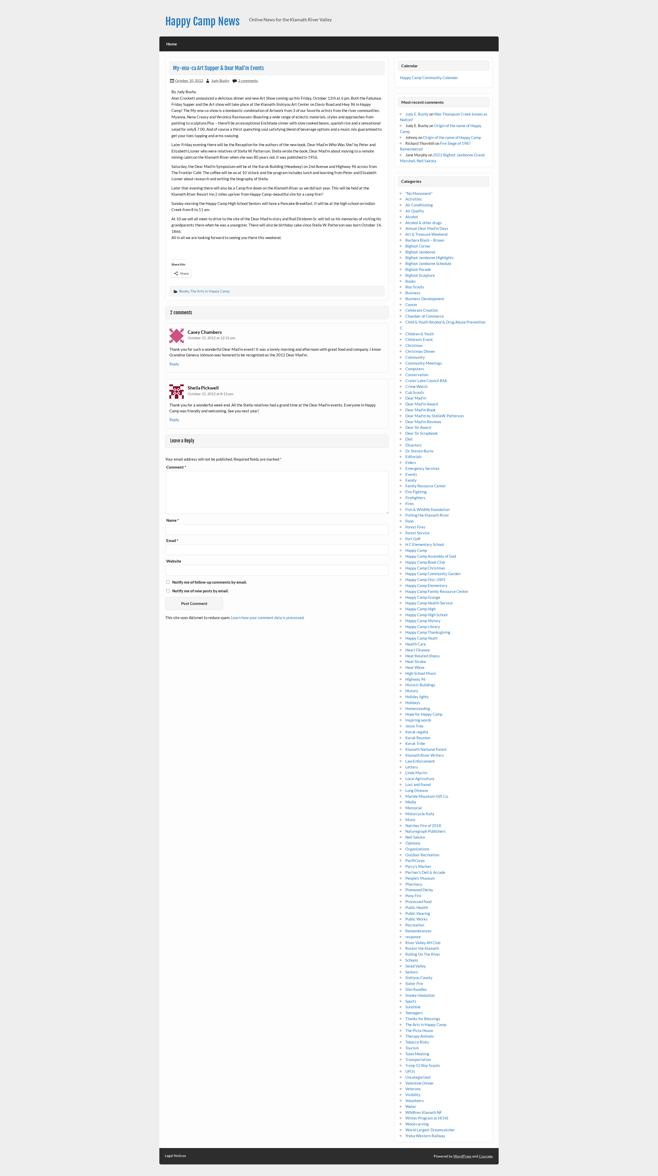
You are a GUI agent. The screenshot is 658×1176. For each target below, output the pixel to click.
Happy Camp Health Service (429, 603)
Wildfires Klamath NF (423, 1112)
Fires (409, 503)
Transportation (418, 1059)
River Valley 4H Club (422, 942)
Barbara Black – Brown (424, 240)
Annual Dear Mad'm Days (426, 228)
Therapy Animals (419, 1036)
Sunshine (413, 1006)
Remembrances (418, 930)
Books (184, 291)
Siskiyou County (419, 977)
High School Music (420, 673)
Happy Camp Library (422, 626)
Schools (411, 960)
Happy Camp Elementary (426, 585)
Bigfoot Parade (418, 269)
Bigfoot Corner (418, 246)
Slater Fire (414, 983)
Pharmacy (413, 884)
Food (409, 521)
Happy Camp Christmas (425, 568)
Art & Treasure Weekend (426, 234)
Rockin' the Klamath (422, 948)
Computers (414, 368)
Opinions (413, 843)
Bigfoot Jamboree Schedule (428, 263)
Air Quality (414, 210)
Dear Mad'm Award (421, 404)
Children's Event (419, 339)
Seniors (411, 972)
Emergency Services (422, 468)
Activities (413, 199)
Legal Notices (175, 1156)
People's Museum (420, 878)
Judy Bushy (220, 80)
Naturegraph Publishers (425, 831)
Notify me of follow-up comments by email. (209, 582)
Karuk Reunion (417, 737)
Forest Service (417, 532)
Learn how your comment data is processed (267, 617)
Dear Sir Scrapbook (421, 433)
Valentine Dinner (419, 1083)
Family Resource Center (425, 485)
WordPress (462, 1156)
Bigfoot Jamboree (420, 252)
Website (173, 561)
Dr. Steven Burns (419, 451)
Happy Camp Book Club (425, 562)
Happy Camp (416, 550)
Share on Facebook (177, 251)
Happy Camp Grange (422, 597)
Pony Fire (413, 895)
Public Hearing (417, 913)
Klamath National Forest (426, 749)
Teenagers (414, 1012)
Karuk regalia (416, 731)
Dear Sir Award (418, 427)
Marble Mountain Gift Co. (427, 796)
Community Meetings (423, 363)
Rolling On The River (422, 954)
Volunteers (414, 1100)
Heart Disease (417, 650)
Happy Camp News (202, 21)
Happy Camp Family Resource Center (436, 591)
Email (172, 541)
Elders (410, 462)
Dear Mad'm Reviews (423, 421)
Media (410, 802)
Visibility (413, 1094)
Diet (409, 439)
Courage (485, 1156)
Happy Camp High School (426, 614)
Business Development (424, 298)
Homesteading (417, 708)
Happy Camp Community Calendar (429, 77)
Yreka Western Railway (425, 1135)
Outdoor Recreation (422, 854)
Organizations (417, 849)
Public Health (416, 907)
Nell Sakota (415, 837)
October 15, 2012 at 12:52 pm (211, 338)
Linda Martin (416, 772)
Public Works (416, 919)
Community (415, 357)
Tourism (412, 1048)
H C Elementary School (424, 544)
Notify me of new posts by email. (200, 591)
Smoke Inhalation (420, 995)
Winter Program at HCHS (426, 1118)
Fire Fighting (416, 491)
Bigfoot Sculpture (420, 275)
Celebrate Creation (421, 310)
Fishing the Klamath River (427, 515)
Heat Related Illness (422, 655)
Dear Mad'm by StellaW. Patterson (434, 415)
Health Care (415, 644)
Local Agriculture (419, 778)
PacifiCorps (415, 860)
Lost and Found (418, 784)
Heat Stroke (415, 661)
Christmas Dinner (420, 351)
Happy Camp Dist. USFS (425, 579)
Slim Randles (416, 989)
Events (411, 474)
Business (413, 292)
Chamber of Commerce (424, 316)
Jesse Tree (414, 726)
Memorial (413, 807)
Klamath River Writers (424, 755)
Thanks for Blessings (422, 1018)
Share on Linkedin (204, 251)
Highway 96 (415, 679)
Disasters (413, 445)
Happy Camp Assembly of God (430, 556)
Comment (176, 467)
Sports (410, 1001)
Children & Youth (419, 333)
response (413, 936)
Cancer (411, 304)
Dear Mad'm (415, 398)
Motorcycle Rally (419, 813)
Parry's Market (418, 866)
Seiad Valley (415, 966)
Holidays (412, 702)
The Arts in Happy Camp (210, 291)
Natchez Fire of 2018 (423, 825)
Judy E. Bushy (416, 114)
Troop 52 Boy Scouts (422, 1065)
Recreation (414, 925)
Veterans (413, 1088)
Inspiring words (418, 720)
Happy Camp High (420, 608)
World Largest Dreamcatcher (430, 1129)
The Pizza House (419, 1030)
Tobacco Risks (417, 1042)
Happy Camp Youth (421, 638)
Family (411, 480)
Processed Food (418, 901)
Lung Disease (416, 790)
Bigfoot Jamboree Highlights (429, 257)
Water (410, 1106)
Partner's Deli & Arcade (425, 872)
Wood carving (417, 1124)
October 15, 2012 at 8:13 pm (210, 394)
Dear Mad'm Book (420, 409)
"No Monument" (419, 193)
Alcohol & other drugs (423, 222)
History (411, 690)
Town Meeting (417, 1053)
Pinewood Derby (419, 889)
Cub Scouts (414, 392)
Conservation (416, 374)
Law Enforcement (420, 761)
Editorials (413, 456)
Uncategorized (417, 1077)
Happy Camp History (423, 620)
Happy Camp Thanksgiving (427, 632)
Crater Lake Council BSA (426, 380)
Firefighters (415, 497)
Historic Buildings (420, 684)
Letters (411, 767)
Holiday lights (417, 696)
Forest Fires (415, 527)
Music (410, 819)
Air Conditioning (419, 205)
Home (171, 44)
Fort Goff (413, 538)
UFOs (410, 1071)
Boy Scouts (414, 286)
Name (172, 520)
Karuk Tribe (415, 743)
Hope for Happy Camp (423, 714)
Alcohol (411, 216)
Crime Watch (416, 386)
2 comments (248, 80)
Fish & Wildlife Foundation (427, 509)
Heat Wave (414, 667)
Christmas (414, 345)
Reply (174, 364)
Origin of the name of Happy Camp (452, 137)
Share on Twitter (191, 251)
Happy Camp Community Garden (433, 573)
